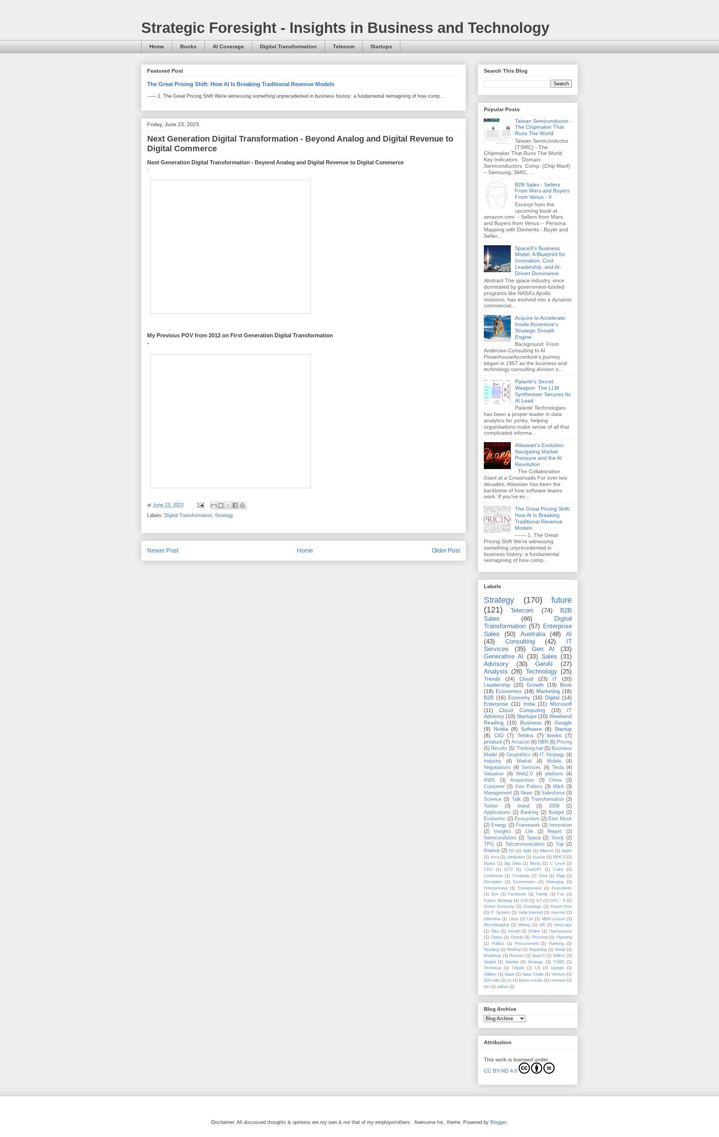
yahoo (502, 986)
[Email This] (214, 505)
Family (542, 894)
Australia (533, 634)
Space (534, 837)
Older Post (446, 550)
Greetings (532, 906)
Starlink (512, 962)
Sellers (559, 955)
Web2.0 (524, 773)
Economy (519, 697)
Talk (516, 799)
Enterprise (496, 704)
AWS (489, 780)
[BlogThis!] (221, 505)
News (527, 793)
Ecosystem (527, 818)
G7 (539, 900)
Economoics (524, 881)
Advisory (496, 664)
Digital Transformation (288, 46)
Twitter (491, 806)
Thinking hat (529, 748)
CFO (508, 869)
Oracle (517, 937)
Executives (562, 888)
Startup (563, 729)
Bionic (535, 863)
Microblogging (496, 924)
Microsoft (561, 704)
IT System (500, 912)
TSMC (559, 962)
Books (188, 46)
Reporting (538, 949)
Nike (495, 931)
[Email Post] (200, 505)
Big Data (512, 863)
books (554, 735)
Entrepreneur (530, 888)
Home (156, 46)
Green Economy (499, 906)
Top (560, 844)
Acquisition (522, 780)
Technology (541, 671)
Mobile (554, 761)
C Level (557, 863)
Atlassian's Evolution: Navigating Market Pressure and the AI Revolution (540, 454)
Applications (497, 812)
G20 (524, 900)
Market (524, 761)
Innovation (560, 825)
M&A (558, 786)
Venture (558, 974)
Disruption (493, 881)
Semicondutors (500, 837)
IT (554, 679)
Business (530, 723)
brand (524, 806)
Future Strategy (498, 900)
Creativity (521, 875)
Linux (514, 918)
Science (492, 799)
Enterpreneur (496, 888)
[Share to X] (228, 505)
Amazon (521, 742)
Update (557, 968)
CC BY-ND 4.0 (501, 1071)
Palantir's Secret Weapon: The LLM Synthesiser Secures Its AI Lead (543, 391)
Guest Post (561, 906)
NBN (543, 742)
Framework (528, 825)
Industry (492, 761)
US (537, 968)
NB (542, 924)
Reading (491, 949)
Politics (498, 943)
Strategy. (536, 962)
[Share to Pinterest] (242, 505)
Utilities (490, 974)
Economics (509, 691)
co (509, 980)
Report (554, 831)
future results (531, 980)
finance (492, 850)
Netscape (563, 924)
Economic (495, 818)
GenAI (544, 664)
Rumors (516, 955)
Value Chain (533, 974)
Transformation (547, 799)
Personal (540, 937)
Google (563, 723)
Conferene (493, 875)
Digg (560, 875)
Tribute (518, 968)
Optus (496, 937)
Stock (557, 837)
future (561, 600)
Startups (381, 46)
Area (495, 857)
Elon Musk (560, 818)
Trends (492, 679)
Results (499, 748)
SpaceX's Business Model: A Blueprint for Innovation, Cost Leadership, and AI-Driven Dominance (540, 260)
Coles (558, 869)
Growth (535, 685)
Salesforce (553, 793)
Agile (527, 850)
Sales (549, 656)
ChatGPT (533, 869)
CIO (499, 735)
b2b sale (491, 980)
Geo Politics (529, 786)
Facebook (517, 894)
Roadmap (492, 955)
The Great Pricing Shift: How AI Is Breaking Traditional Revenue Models (240, 84)
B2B (489, 697)
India (529, 704)
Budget (556, 812)
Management (498, 793)
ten (486, 986)
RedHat (514, 949)
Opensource (560, 931)
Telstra (525, 735)
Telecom (343, 46)
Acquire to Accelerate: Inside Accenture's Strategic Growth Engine (541, 327)
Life (529, 831)
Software (531, 729)
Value (509, 974)
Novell (513, 931)
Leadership (497, 685)
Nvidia (501, 729)
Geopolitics (518, 754)
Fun (560, 894)
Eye (494, 894)
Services (531, 767)
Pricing (564, 742)
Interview (492, 918)
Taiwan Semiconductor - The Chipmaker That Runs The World (543, 127)
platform (554, 773)
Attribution (516, 857)
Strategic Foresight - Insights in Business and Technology (345, 27)
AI (569, 634)
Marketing (548, 691)
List (530, 918)
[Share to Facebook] (235, 505)
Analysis (496, 671)
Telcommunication (524, 844)
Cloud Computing (522, 710)
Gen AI (543, 649)
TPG (489, 844)
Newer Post (162, 550)
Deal (543, 875)
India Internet (531, 912)
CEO (488, 869)
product (493, 742)
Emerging (555, 881)
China (555, 780)
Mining (524, 924)
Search (538, 955)
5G (512, 850)
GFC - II (557, 900)
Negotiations (497, 767)
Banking (529, 812)
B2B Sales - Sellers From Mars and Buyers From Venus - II (542, 191)
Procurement (527, 943)
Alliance (546, 850)
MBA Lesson (553, 918)
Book (566, 685)
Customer (494, 786)
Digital (552, 697)
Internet (558, 912)
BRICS (559, 857)
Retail (560, 949)
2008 (554, 806)
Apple (567, 850)
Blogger (498, 1122)
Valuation (494, 773)
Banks (489, 863)
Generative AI (504, 656)
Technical (492, 968)
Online (534, 931)
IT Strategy (552, 754)
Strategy (224, 515)
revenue (557, 980)
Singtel (490, 962)
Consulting (520, 641)
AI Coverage (228, 46)
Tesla (558, 767)
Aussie (539, 857)
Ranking (556, 943)
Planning (564, 937)
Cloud (526, 679)
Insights (502, 831)
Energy (499, 825)
